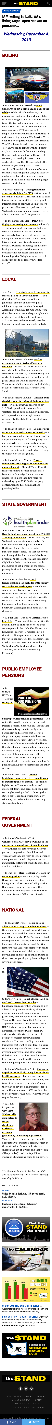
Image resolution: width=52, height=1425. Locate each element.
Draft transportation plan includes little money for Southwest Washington (25, 583)
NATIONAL (40, 1396)
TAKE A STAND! (22, 1404)
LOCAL (29, 1396)
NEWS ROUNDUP (15, 1396)
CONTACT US (38, 1407)
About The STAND (20, 1407)
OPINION (39, 1400)
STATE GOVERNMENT (21, 1400)
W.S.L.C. (36, 1404)
